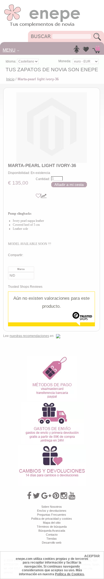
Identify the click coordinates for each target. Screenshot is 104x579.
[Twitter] (36, 495)
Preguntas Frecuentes (51, 514)
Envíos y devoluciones (51, 510)
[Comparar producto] (44, 196)
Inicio (10, 79)
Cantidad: (43, 179)
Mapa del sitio (52, 522)
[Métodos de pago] (52, 358)
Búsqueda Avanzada (51, 530)
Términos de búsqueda (52, 526)
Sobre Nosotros (51, 506)
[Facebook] (29, 495)
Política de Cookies (69, 574)
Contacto (52, 534)
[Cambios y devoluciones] (52, 447)
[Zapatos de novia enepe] (42, 6)
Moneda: (64, 61)
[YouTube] (72, 495)
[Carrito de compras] (96, 50)
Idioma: (11, 61)
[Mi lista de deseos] (86, 50)
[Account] (76, 50)
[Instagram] (64, 495)
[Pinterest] (56, 495)
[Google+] (46, 495)
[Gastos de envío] (52, 404)
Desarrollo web (51, 542)
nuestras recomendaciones (29, 336)
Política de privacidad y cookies (51, 518)
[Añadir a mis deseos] (38, 196)
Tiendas (51, 538)
